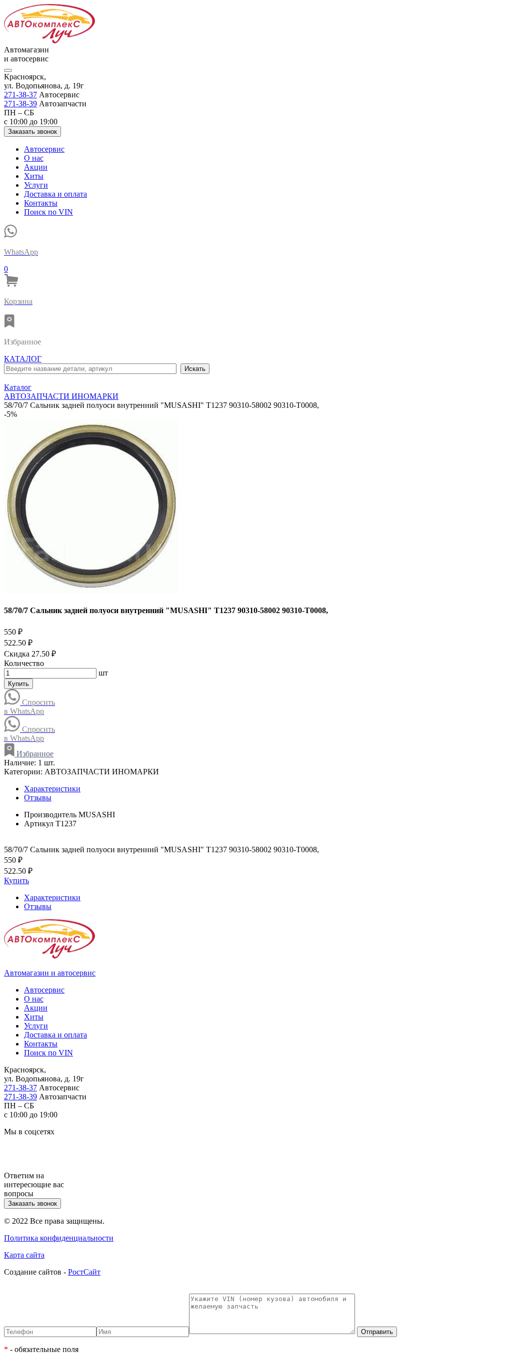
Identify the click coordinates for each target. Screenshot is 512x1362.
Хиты (34, 176)
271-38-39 (20, 103)
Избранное (34, 753)
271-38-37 (20, 94)
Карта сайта (24, 1255)
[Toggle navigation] (8, 70)
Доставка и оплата (55, 194)
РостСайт (84, 1272)
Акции (36, 167)
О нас (34, 158)
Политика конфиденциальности (59, 1238)
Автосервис (44, 149)
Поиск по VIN (48, 212)
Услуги (36, 185)
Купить (18, 683)
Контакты (41, 203)
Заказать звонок (32, 131)
